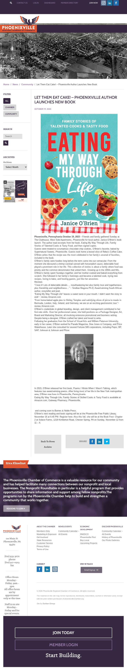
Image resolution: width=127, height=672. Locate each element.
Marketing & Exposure (47, 534)
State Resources (44, 540)
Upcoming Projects (88, 543)
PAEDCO (84, 534)
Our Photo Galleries (111, 540)
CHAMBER (9, 107)
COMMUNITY (11, 114)
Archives (7, 162)
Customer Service (45, 543)
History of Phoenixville (112, 537)
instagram (103, 3)
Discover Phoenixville (112, 526)
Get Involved (42, 537)
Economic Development (86, 528)
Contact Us (22, 3)
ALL (6, 101)
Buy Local (84, 540)
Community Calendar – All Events (68, 532)
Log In (36, 3)
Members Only (43, 531)
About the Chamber (46, 526)
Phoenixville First (88, 537)
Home (6, 84)
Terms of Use (42, 549)
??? (11, 3)
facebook (116, 3)
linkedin (110, 3)
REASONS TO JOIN (16, 508)
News (15, 84)
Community (27, 84)
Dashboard (49, 3)
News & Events (65, 526)
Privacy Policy (43, 546)
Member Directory (69, 3)
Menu (10, 28)
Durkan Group (49, 604)
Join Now (93, 3)
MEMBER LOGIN (63, 644)
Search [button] (5, 143)
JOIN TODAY (63, 632)
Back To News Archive (48, 444)
